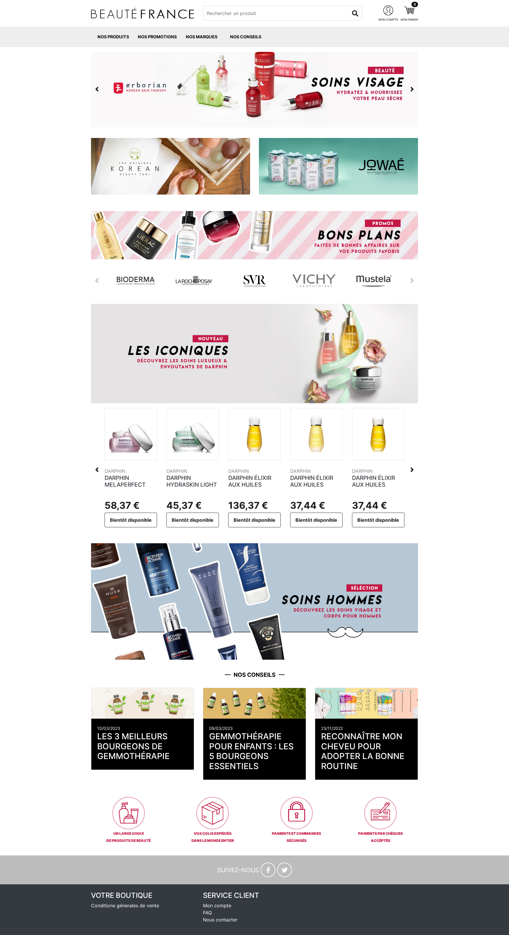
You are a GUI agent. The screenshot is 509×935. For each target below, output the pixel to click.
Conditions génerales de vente (125, 905)
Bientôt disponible (131, 520)
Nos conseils (245, 36)
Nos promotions (157, 36)
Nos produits (113, 36)
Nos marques (201, 36)
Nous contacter (220, 920)
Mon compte (217, 905)
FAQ (207, 913)
